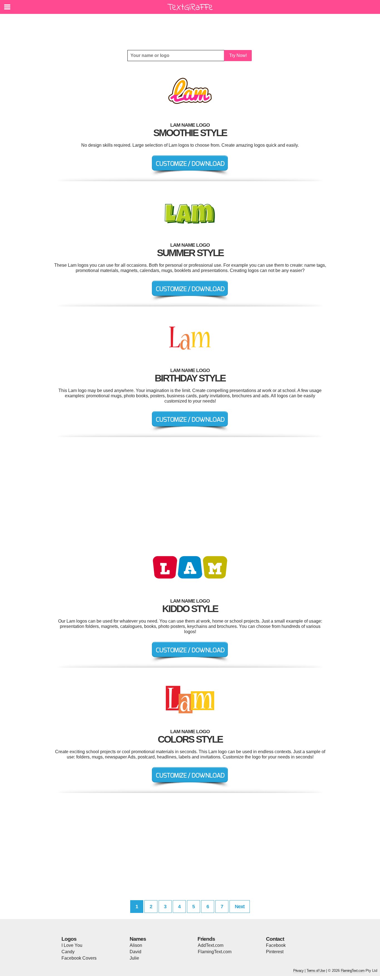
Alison (136, 945)
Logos (69, 939)
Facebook (276, 945)
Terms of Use (316, 970)
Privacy (298, 970)
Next (240, 906)
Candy (68, 951)
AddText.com (210, 945)
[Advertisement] (191, 27)
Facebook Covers (79, 958)
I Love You (71, 945)
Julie (134, 958)
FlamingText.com (214, 951)
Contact (275, 939)
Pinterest (274, 951)
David (135, 951)
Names (138, 939)
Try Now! (238, 55)
